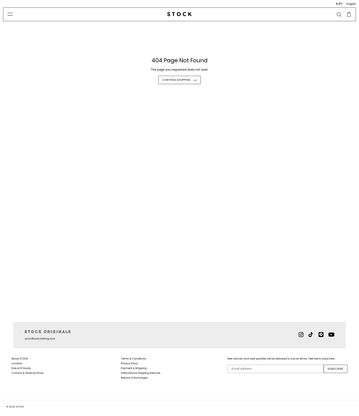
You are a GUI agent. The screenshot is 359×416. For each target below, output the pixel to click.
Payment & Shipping (134, 368)
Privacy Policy (129, 363)
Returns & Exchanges (134, 377)
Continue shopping (176, 80)
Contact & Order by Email (27, 373)
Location (16, 363)
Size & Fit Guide (21, 368)
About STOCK (19, 358)
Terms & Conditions (133, 358)
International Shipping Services (140, 373)
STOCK (20, 406)
